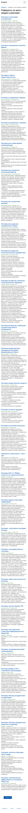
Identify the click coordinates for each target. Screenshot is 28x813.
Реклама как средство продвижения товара (9, 225)
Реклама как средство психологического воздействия (13, 252)
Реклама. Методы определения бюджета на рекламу (13, 723)
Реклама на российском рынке (13, 426)
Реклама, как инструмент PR (12, 606)
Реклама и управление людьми (13, 98)
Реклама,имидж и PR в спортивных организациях (11, 670)
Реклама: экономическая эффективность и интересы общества (11, 779)
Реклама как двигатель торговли (13, 123)
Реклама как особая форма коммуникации (11, 144)
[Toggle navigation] (24, 2)
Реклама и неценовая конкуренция (9, 18)
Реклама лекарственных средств (14, 383)
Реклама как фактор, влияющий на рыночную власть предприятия (13, 327)
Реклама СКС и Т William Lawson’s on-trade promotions (12, 474)
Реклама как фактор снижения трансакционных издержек (13, 281)
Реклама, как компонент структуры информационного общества (12, 631)
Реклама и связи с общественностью (8, 76)
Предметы (4, 7)
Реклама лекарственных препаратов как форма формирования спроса (10, 350)
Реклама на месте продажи (11, 410)
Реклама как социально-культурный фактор (10, 171)
